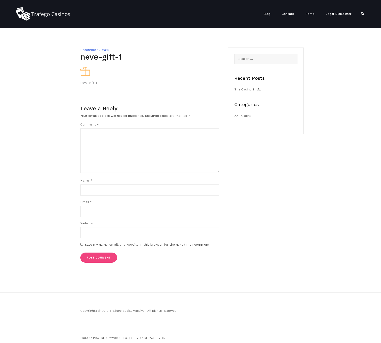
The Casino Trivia (247, 89)
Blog (267, 14)
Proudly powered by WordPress (104, 337)
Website (86, 223)
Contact (288, 14)
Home (310, 14)
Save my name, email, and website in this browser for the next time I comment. (147, 244)
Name (86, 180)
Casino (246, 116)
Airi (144, 337)
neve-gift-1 (88, 83)
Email (86, 202)
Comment (89, 124)
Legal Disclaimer (338, 14)
